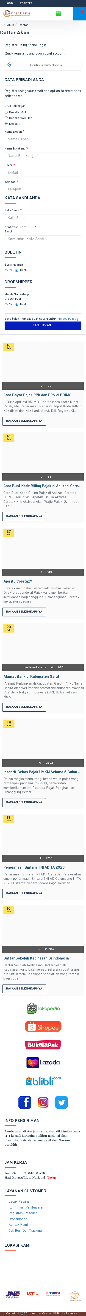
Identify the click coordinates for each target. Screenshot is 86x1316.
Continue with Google (46, 65)
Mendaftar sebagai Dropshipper (17, 297)
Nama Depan (13, 132)
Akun (10, 25)
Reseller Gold (18, 113)
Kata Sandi (12, 210)
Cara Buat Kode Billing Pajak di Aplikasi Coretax (43, 486)
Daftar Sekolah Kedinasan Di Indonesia (36, 958)
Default (14, 124)
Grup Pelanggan (15, 106)
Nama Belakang (15, 149)
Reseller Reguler (20, 118)
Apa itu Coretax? (17, 581)
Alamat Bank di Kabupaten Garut (31, 677)
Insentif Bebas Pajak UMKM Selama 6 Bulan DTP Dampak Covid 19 (43, 772)
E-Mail (9, 165)
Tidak (23, 270)
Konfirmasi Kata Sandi (15, 230)
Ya (11, 270)
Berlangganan (14, 265)
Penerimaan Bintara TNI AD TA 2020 (34, 867)
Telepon (10, 182)
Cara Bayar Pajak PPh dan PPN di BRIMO (37, 395)
